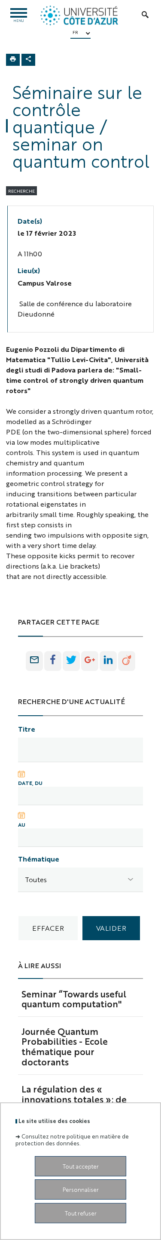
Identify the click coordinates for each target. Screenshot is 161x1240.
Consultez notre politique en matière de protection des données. (72, 1139)
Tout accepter (81, 1166)
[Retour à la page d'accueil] (79, 15)
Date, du (30, 782)
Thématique (38, 858)
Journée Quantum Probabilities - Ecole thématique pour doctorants (64, 1046)
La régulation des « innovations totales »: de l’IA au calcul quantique (74, 1099)
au (21, 824)
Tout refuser (81, 1213)
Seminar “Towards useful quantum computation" (73, 999)
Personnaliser (81, 1189)
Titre (26, 728)
